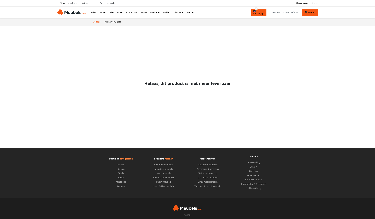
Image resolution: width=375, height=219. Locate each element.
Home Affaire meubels (163, 177)
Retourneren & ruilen (208, 164)
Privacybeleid (247, 184)
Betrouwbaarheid (253, 179)
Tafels (111, 12)
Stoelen (103, 12)
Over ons (253, 171)
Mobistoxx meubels (164, 169)
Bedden (166, 12)
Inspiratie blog (253, 162)
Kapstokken (131, 12)
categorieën (126, 158)
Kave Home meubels (163, 164)
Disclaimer (261, 184)
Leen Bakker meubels (164, 186)
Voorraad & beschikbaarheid (207, 186)
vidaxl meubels (164, 173)
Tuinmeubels (178, 12)
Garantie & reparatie (208, 177)
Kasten (120, 12)
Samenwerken (253, 175)
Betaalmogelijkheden (208, 182)
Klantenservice (302, 3)
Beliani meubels (163, 182)
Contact (314, 3)
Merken (190, 12)
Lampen (143, 12)
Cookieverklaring (253, 188)
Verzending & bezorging (208, 169)
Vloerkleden (155, 12)
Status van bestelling (207, 173)
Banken (93, 12)
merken (169, 158)
